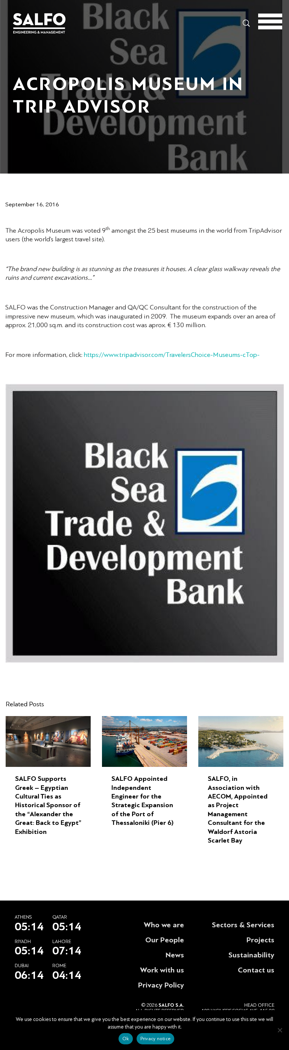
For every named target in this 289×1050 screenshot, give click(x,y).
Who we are (164, 925)
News (175, 955)
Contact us (256, 970)
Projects (260, 940)
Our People (164, 940)
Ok (125, 1038)
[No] (279, 1030)
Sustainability (251, 955)
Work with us (162, 970)
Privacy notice (155, 1038)
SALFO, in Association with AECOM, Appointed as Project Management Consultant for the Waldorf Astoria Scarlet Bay (238, 809)
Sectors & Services (243, 925)
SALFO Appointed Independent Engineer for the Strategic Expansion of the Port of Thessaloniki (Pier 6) (142, 800)
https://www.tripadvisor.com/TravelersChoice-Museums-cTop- (172, 355)
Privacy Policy (161, 985)
